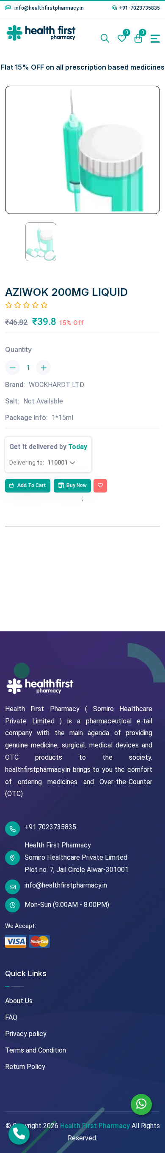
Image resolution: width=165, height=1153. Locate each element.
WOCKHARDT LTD (56, 385)
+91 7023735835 (50, 827)
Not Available (43, 401)
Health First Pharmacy (95, 1126)
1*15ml (62, 418)
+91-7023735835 (139, 8)
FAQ (11, 1017)
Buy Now (76, 485)
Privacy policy (26, 1034)
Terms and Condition (35, 1050)
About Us (19, 1001)
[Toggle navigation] (155, 39)
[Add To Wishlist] (100, 486)
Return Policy (25, 1067)
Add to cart (31, 485)
